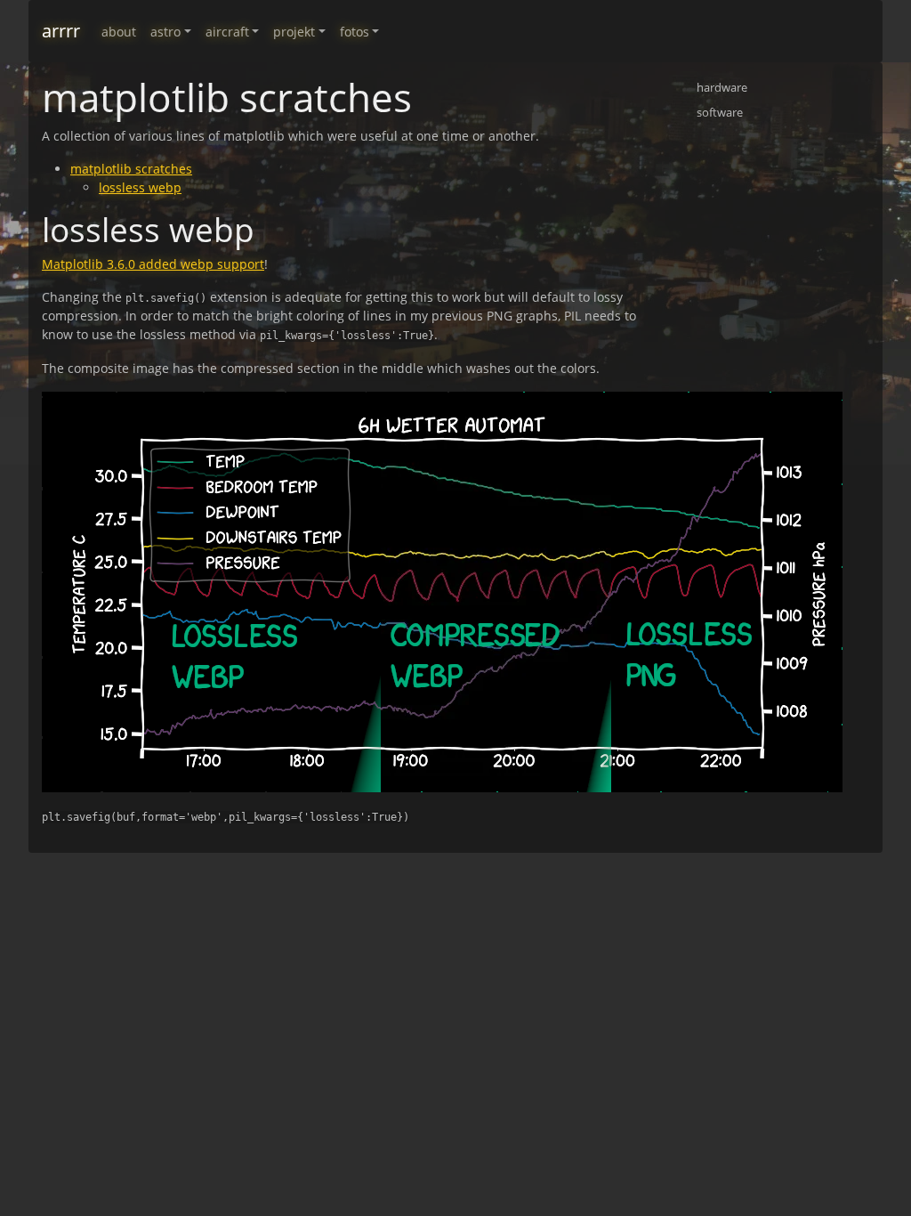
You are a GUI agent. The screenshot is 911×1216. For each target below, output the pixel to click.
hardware (722, 87)
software (720, 112)
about (118, 31)
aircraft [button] (227, 31)
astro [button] (165, 31)
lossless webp (140, 187)
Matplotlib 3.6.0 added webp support (153, 263)
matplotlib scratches (131, 168)
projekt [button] (294, 31)
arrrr (61, 31)
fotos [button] (354, 31)
